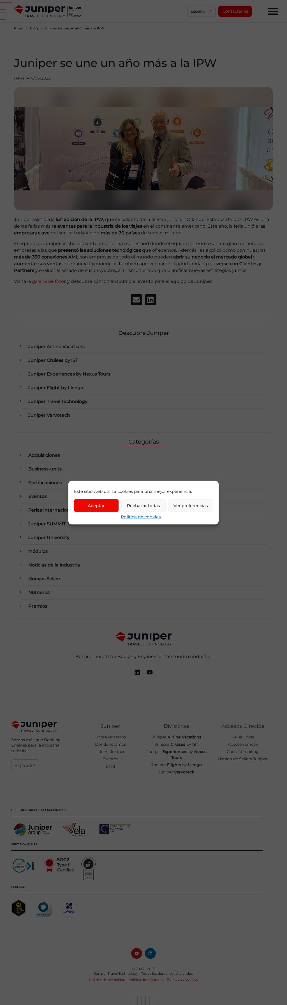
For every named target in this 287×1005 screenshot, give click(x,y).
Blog (34, 28)
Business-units (45, 469)
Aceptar (96, 505)
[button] (202, 11)
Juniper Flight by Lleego (55, 387)
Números (39, 592)
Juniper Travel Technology (57, 401)
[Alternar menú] (273, 11)
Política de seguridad (146, 980)
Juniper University (49, 537)
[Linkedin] (150, 953)
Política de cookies (141, 516)
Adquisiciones (44, 455)
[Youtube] (136, 953)
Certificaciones (45, 482)
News (19, 78)
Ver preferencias (190, 505)
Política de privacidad (107, 980)
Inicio (18, 28)
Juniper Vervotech (49, 415)
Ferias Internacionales (53, 510)
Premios (37, 606)
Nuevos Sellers (44, 578)
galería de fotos (49, 281)
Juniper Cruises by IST (53, 360)
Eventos (37, 496)
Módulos (38, 551)
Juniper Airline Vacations (56, 346)
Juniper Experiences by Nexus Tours (69, 374)
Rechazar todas (143, 505)
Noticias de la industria (54, 565)
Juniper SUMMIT (47, 523)
